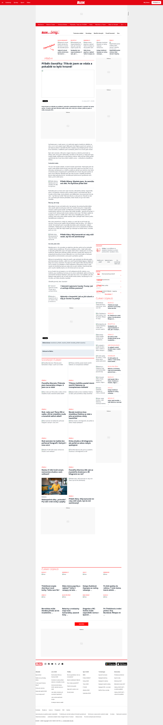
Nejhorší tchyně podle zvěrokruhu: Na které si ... (63, 52)
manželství (54, 343)
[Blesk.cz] (81, 2)
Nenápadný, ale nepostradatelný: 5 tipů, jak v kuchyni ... (114, 327)
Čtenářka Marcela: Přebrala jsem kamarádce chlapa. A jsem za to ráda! (53, 385)
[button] (110, 664)
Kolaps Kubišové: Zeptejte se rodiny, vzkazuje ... (102, 52)
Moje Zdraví (86, 595)
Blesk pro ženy (113, 366)
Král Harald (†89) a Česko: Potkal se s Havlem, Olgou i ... (113, 380)
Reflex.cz (111, 398)
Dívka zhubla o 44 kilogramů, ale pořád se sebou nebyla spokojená (81, 443)
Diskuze (98, 272)
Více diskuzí (108, 294)
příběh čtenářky (71, 343)
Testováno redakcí (78, 33)
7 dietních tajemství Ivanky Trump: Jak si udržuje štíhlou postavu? (76, 287)
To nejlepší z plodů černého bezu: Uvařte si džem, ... (114, 349)
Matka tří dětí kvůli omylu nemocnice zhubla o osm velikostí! (53, 472)
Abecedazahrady (114, 345)
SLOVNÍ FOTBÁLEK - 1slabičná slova (109, 292)
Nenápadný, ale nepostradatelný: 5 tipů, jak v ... (76, 52)
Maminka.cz (87, 40)
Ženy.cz (111, 40)
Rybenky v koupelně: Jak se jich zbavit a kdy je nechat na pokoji (76, 297)
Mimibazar (111, 356)
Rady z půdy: (105, 285)
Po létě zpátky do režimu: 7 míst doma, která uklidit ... (114, 359)
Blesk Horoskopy (62, 40)
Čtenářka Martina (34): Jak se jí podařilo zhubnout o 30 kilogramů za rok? (81, 472)
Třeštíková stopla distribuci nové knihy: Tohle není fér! (114, 306)
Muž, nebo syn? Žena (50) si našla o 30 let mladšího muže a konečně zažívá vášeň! (54, 414)
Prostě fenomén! (110, 33)
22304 (98, 291)
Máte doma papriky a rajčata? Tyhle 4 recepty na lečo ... (71, 588)
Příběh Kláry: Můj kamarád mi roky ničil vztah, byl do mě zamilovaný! (77, 235)
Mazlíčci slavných (98, 33)
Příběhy (48, 58)
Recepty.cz (73, 40)
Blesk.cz (111, 303)
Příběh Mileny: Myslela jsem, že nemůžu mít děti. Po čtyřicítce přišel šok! (77, 182)
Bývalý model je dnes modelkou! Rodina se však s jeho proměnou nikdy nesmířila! (80, 415)
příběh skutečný (80, 343)
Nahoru (81, 624)
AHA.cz (98, 40)
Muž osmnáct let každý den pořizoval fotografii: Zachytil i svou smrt (54, 443)
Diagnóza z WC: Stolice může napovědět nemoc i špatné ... (91, 611)
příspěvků (98, 276)
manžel (64, 343)
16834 (98, 280)
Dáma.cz (111, 335)
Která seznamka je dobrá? (108, 274)
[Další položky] (125, 24)
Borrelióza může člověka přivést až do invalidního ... (114, 338)
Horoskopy (88, 33)
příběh (59, 343)
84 (98, 274)
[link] (45, 664)
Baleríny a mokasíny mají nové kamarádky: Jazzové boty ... (114, 370)
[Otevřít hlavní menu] (2, 2)
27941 (98, 286)
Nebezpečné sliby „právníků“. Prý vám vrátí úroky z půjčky (54, 500)
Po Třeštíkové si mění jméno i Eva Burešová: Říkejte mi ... (114, 317)
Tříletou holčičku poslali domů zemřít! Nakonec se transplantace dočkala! (81, 385)
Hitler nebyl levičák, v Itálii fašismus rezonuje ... (114, 402)
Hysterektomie (105, 279)
